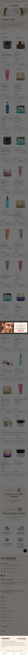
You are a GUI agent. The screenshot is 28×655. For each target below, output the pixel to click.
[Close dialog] (26, 323)
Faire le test (20, 330)
